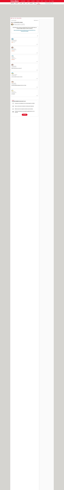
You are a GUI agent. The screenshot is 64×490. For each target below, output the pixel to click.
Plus (46, 1)
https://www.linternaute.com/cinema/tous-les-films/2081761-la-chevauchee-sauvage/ (24, 31)
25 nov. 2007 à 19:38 (14, 75)
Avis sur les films (19, 18)
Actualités (23, 1)
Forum (13, 18)
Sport (28, 1)
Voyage (35, 3)
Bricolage (12, 3)
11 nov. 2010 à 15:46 (14, 49)
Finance (38, 1)
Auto (42, 1)
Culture (33, 1)
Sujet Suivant (35, 20)
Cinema (38, 3)
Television (31, 3)
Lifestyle (16, 3)
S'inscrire (24, 114)
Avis (15, 18)
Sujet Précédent (14, 20)
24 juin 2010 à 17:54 (14, 58)
